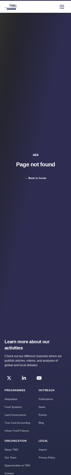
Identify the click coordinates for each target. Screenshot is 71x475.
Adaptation (11, 399)
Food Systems (13, 406)
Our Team (10, 457)
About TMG (11, 449)
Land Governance (15, 414)
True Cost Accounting (17, 422)
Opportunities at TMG (17, 465)
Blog (41, 422)
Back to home (35, 178)
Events (43, 414)
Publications (46, 399)
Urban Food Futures (17, 430)
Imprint (43, 449)
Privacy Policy (47, 457)
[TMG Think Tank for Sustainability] (11, 7)
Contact (9, 473)
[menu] (61, 6)
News (42, 406)
